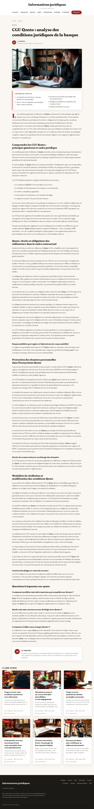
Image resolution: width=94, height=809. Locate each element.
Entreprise (48, 12)
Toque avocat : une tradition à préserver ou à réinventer (13, 694)
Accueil (15, 12)
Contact (76, 12)
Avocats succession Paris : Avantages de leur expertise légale (44, 742)
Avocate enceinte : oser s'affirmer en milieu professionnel (75, 742)
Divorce (57, 12)
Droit (39, 12)
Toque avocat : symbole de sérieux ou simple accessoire (75, 694)
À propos (65, 12)
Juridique (24, 12)
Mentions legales (82, 783)
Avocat (32, 12)
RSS (90, 783)
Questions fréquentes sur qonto (59, 107)
